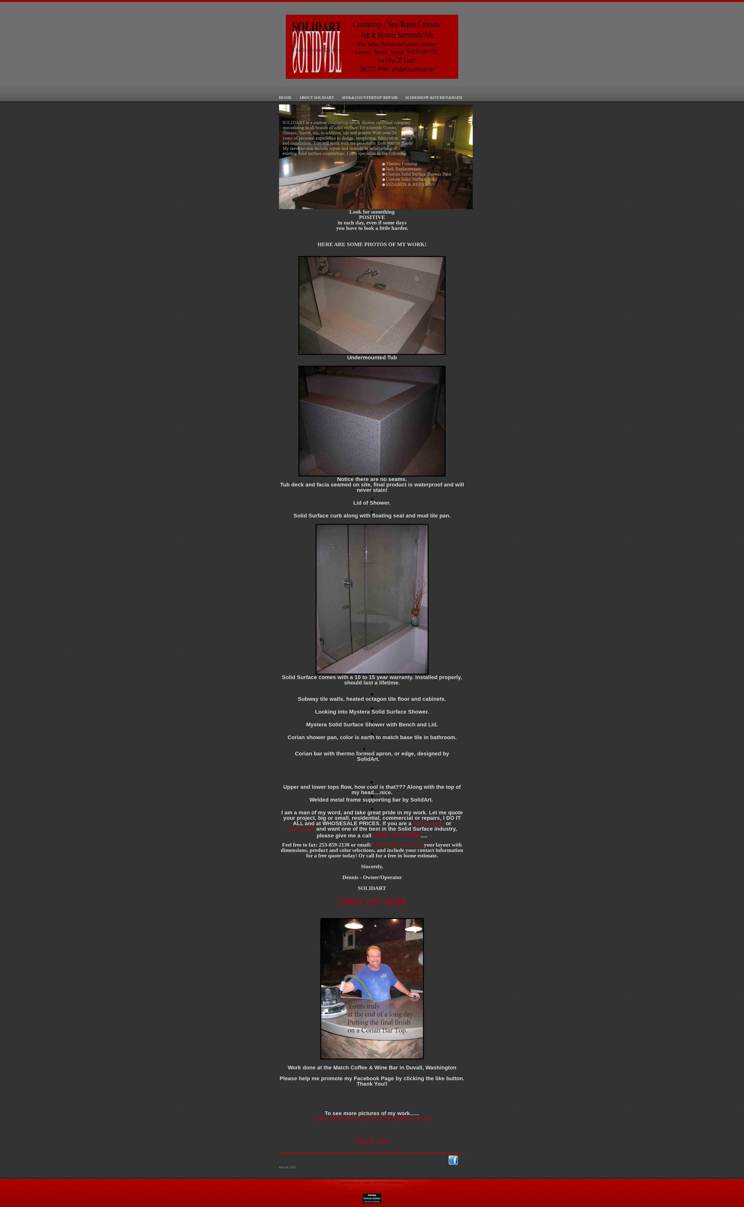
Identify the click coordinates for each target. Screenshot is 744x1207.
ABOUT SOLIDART (316, 98)
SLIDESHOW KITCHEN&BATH (433, 98)
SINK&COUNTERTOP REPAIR (370, 98)
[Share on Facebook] (453, 1160)
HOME (285, 98)
